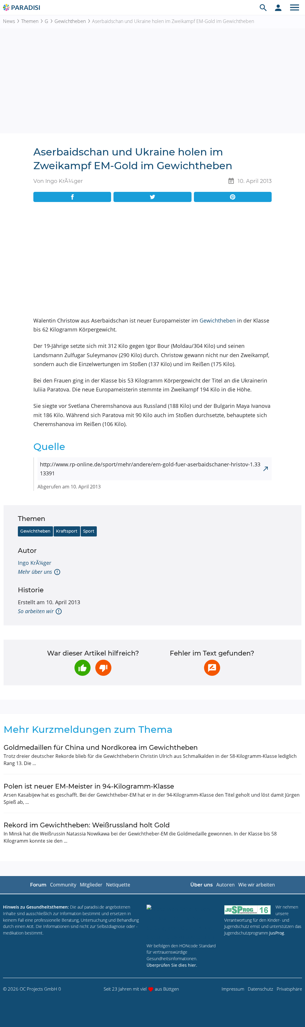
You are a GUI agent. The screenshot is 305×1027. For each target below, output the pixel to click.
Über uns (201, 885)
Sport (88, 531)
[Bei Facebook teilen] (72, 197)
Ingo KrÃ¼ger (34, 562)
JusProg (276, 933)
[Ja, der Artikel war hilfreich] (82, 668)
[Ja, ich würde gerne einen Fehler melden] (212, 668)
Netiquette (118, 884)
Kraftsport (66, 531)
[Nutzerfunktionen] (278, 7)
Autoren (225, 884)
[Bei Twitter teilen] (152, 197)
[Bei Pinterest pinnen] (233, 197)
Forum (38, 885)
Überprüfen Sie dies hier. (172, 965)
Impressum (233, 989)
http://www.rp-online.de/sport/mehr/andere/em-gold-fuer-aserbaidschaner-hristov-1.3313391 (150, 469)
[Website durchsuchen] (263, 7)
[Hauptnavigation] (294, 7)
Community (63, 884)
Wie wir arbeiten (256, 884)
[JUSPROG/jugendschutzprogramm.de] (247, 910)
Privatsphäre (289, 989)
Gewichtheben (70, 21)
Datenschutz (260, 989)
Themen (29, 21)
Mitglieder (91, 884)
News (9, 21)
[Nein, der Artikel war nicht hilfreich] (103, 668)
